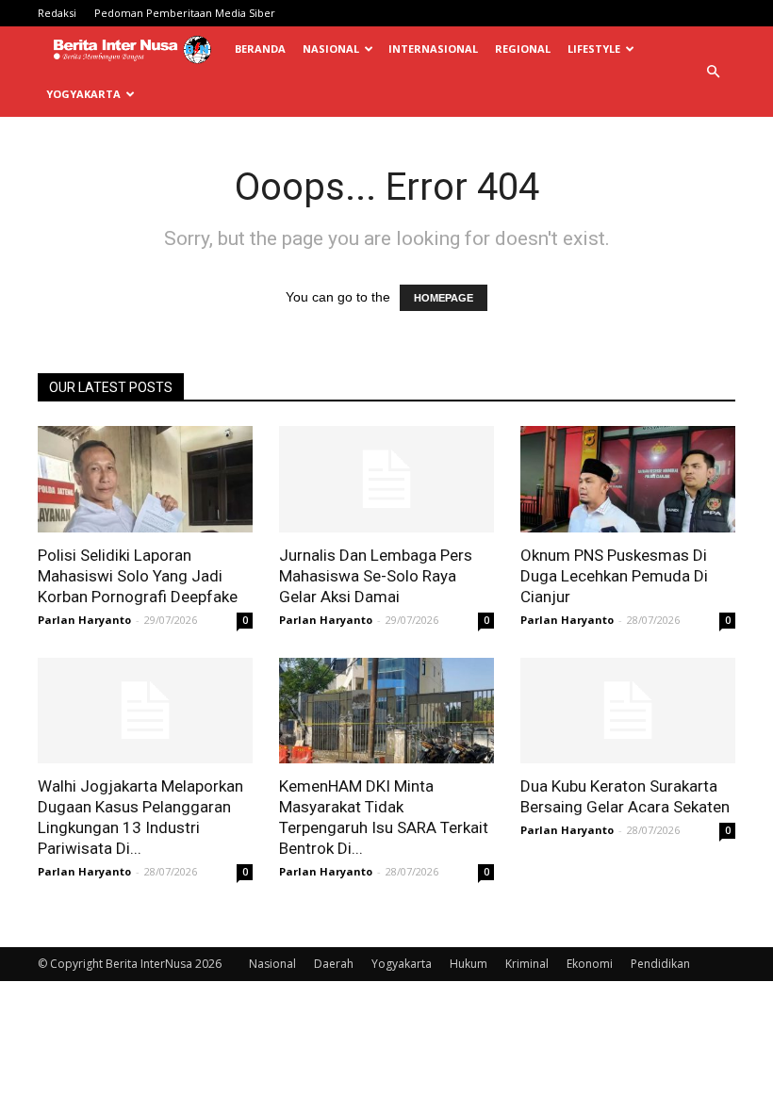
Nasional (331, 48)
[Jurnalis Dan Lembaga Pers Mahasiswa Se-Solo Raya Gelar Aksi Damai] (386, 479)
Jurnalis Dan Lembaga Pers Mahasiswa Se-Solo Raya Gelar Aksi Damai (375, 576)
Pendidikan (660, 964)
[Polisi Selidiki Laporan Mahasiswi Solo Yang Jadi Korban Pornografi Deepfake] (145, 479)
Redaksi (57, 13)
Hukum (468, 964)
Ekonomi (590, 964)
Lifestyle (593, 48)
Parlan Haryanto (84, 620)
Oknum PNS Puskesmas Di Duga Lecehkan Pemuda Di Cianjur (614, 576)
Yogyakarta (83, 94)
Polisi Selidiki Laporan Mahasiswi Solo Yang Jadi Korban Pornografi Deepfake (138, 576)
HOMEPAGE (443, 297)
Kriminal (527, 964)
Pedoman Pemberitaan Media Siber (184, 13)
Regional (523, 48)
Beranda (260, 48)
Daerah (334, 964)
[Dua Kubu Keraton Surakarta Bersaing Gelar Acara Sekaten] (627, 711)
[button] (712, 72)
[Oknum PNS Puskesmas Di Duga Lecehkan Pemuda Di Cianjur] (627, 479)
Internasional (433, 48)
